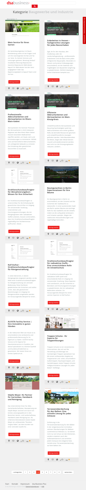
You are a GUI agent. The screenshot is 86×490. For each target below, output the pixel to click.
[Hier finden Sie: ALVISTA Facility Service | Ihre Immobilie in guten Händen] (9, 367)
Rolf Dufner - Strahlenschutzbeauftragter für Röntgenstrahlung (20, 267)
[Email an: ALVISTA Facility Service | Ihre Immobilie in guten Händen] (14, 367)
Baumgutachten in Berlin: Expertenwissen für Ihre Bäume (59, 190)
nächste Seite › (68, 472)
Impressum (84, 39)
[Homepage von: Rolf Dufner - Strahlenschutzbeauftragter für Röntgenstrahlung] (18, 311)
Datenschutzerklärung (84, 26)
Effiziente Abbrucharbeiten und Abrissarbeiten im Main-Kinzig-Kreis (58, 115)
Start (7, 484)
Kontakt (15, 484)
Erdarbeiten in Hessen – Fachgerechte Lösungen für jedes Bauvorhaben (58, 42)
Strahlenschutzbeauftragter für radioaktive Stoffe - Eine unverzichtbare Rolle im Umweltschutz (59, 264)
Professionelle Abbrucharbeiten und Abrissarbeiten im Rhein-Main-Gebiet (20, 117)
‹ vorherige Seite (17, 472)
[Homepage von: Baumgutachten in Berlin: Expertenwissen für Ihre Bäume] (57, 234)
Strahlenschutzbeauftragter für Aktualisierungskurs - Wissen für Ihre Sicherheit (20, 192)
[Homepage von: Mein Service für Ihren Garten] (18, 88)
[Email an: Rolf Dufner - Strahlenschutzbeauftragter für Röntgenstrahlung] (14, 311)
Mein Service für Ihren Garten (18, 43)
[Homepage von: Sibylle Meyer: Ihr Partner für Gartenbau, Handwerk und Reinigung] (18, 441)
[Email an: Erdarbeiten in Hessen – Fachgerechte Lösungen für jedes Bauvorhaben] (53, 86)
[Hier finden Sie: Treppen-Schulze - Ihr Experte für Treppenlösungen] (49, 382)
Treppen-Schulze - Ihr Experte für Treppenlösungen (57, 338)
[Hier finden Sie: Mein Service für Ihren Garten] (9, 88)
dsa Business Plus (39, 484)
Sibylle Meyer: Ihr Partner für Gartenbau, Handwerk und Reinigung (20, 397)
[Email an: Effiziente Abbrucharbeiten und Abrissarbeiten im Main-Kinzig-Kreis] (53, 161)
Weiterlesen (22, 28)
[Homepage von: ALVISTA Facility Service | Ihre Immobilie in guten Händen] (18, 367)
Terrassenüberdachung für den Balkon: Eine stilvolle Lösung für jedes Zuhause (59, 412)
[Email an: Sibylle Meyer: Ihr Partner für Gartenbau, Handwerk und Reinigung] (14, 441)
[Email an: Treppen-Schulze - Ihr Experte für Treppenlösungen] (53, 382)
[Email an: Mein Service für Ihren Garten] (14, 88)
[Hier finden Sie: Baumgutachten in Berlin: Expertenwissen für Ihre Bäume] (49, 234)
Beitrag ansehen (14, 82)
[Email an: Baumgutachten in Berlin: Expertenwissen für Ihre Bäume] (53, 234)
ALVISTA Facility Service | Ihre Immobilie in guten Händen (20, 324)
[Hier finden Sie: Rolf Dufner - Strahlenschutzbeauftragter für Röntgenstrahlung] (9, 311)
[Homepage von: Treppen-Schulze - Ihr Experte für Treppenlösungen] (57, 382)
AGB (43, 486)
